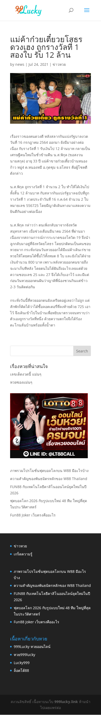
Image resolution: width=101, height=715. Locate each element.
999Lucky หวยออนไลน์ (32, 646)
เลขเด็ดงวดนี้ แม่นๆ (25, 374)
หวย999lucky (24, 654)
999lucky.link (66, 701)
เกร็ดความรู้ (23, 554)
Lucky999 (22, 662)
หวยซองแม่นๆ (21, 382)
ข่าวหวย (59, 64)
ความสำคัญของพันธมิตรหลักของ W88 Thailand (48, 478)
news (19, 64)
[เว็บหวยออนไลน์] (49, 456)
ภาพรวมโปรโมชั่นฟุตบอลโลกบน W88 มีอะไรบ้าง (49, 470)
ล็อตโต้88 (21, 670)
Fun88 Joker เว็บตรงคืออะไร (33, 515)
